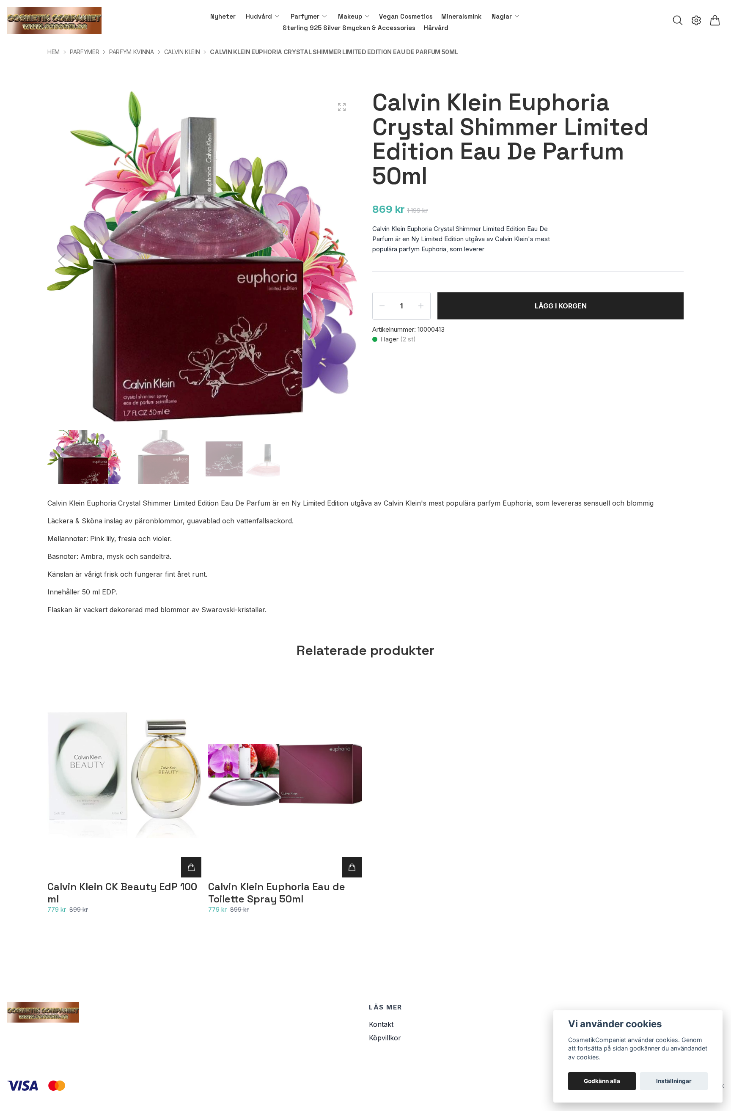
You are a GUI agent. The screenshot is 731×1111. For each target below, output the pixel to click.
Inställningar (674, 1081)
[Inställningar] (696, 20)
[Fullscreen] (342, 107)
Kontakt (381, 1024)
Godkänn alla (602, 1081)
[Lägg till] (191, 867)
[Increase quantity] (421, 305)
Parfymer (84, 51)
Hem (53, 51)
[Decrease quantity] (382, 305)
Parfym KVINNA (131, 51)
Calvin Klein (182, 51)
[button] (344, 261)
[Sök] (677, 20)
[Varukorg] (715, 20)
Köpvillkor (385, 1038)
